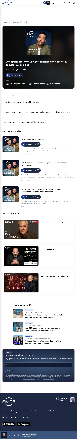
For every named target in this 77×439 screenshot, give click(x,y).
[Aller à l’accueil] (8, 4)
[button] (10, 435)
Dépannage (26, 410)
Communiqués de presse (60, 410)
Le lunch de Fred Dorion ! (32, 139)
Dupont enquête (47, 249)
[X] (23, 417)
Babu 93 (53, 3)
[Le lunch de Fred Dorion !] (11, 144)
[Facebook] (5, 95)
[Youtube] (27, 417)
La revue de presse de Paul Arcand (55, 223)
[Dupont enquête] (21, 256)
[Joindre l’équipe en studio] (65, 2)
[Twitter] (9, 95)
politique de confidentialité (28, 379)
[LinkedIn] (19, 417)
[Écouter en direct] (44, 2)
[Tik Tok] (11, 417)
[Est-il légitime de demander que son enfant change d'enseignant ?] (11, 168)
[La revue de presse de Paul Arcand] (21, 229)
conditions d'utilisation (48, 379)
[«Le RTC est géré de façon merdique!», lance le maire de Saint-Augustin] (18, 327)
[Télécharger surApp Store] (9, 424)
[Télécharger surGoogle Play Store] (23, 424)
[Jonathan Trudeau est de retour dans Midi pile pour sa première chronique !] (18, 313)
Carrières (5, 412)
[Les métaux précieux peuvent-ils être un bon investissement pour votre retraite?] (11, 194)
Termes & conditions (9, 410)
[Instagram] (7, 417)
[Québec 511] (72, 402)
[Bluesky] (15, 417)
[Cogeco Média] (61, 401)
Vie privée (19, 410)
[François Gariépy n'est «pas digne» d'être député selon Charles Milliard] (18, 340)
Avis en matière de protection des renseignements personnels (46, 376)
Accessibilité (48, 410)
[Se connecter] (74, 3)
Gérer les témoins (37, 410)
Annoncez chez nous (15, 412)
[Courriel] (13, 95)
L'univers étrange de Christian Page (55, 276)
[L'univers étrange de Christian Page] (21, 282)
